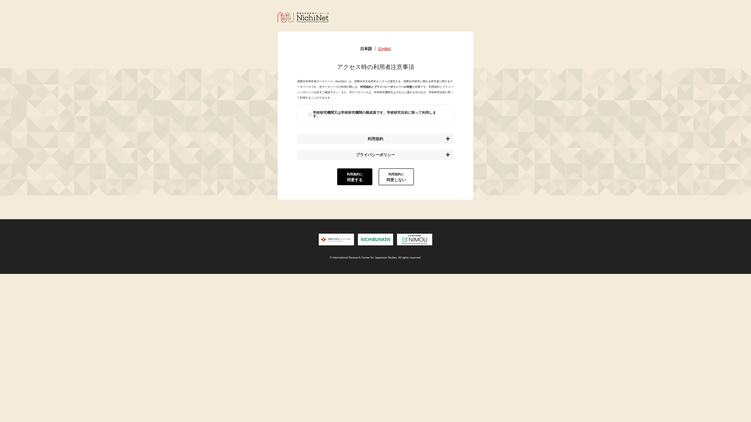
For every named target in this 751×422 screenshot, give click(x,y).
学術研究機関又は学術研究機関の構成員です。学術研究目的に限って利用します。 (374, 114)
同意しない (396, 177)
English (384, 49)
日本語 (366, 49)
